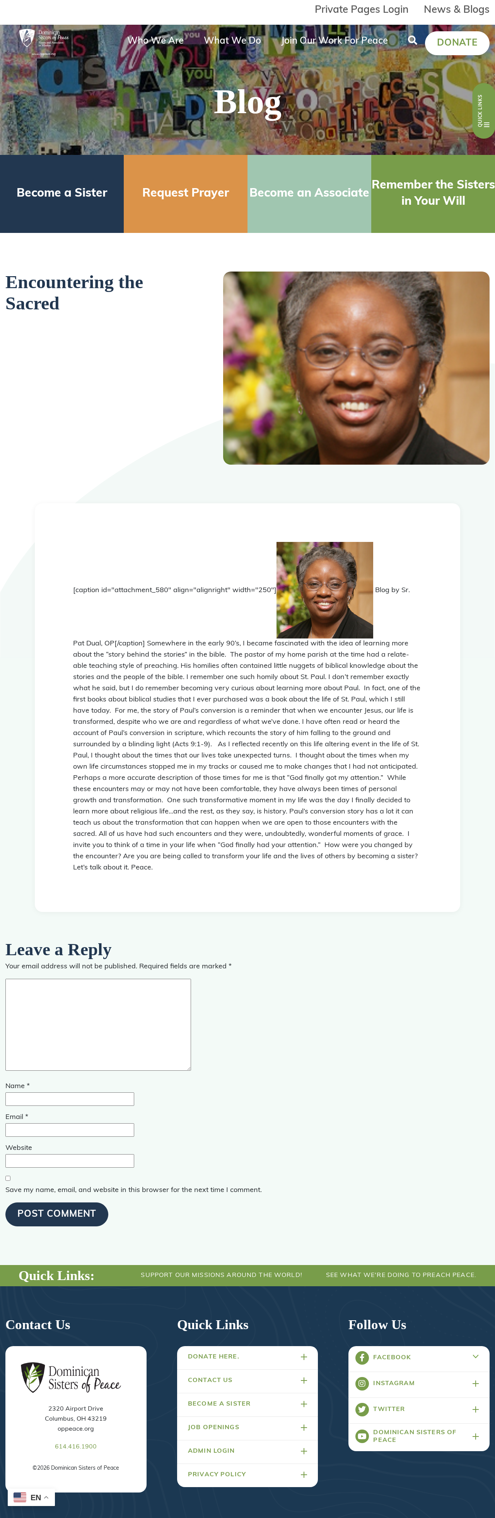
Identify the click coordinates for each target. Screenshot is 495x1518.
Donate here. (213, 1357)
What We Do (232, 41)
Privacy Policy (217, 1475)
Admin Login (211, 1451)
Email (16, 1117)
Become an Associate (309, 194)
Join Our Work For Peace (334, 41)
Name (17, 1086)
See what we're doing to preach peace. (401, 1275)
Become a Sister (62, 194)
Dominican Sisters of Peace (414, 1436)
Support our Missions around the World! (221, 1275)
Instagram (394, 1383)
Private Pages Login (361, 10)
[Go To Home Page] (71, 1378)
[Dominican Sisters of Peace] (44, 43)
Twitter (389, 1409)
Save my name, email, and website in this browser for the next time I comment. (133, 1190)
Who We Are (155, 41)
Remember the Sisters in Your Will (433, 194)
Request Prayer (185, 194)
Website (18, 1148)
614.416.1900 (76, 1447)
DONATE (457, 43)
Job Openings (213, 1428)
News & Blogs (457, 10)
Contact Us (210, 1380)
